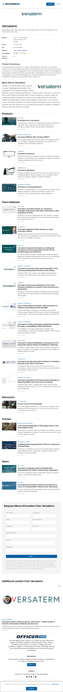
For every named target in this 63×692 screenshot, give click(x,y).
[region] (31, 686)
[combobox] (31, 543)
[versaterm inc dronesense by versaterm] (9, 121)
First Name (10, 513)
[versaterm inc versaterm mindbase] (9, 171)
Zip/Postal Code (11, 533)
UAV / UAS (20, 118)
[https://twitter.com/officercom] (33, 677)
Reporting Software (24, 184)
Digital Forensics (7, 619)
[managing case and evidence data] (9, 427)
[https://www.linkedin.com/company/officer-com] (31, 677)
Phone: (4, 44)
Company (9, 526)
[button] (3, 4)
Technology (21, 227)
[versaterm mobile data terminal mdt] (9, 138)
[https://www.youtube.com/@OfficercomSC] (36, 677)
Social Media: (6, 53)
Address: (4, 37)
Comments (9, 547)
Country (9, 540)
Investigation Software (25, 423)
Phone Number (37, 519)
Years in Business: (5, 57)
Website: (4, 50)
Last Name (36, 513)
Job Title (35, 526)
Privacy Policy (55, 684)
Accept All (31, 688)
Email (8, 519)
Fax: (3, 47)
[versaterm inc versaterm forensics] (9, 154)
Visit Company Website (20, 50)
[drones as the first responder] (9, 405)
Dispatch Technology (24, 134)
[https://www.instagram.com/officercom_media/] (29, 677)
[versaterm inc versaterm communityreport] (9, 188)
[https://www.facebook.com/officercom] (27, 677)
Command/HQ (22, 167)
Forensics (21, 151)
